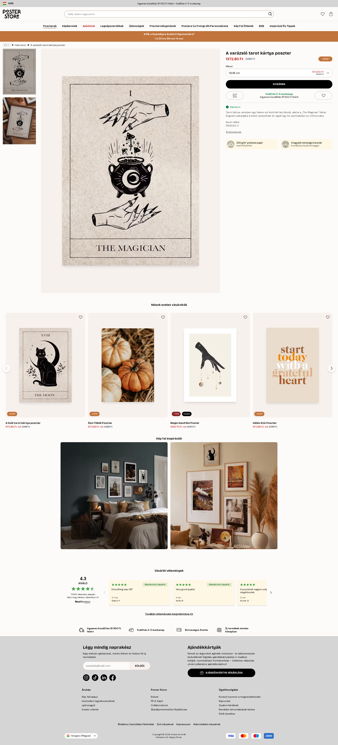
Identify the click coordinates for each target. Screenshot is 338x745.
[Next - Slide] (331, 368)
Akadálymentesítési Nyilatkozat (169, 709)
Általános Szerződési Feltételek (136, 724)
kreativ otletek (90, 709)
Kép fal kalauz (90, 696)
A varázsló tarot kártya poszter (47, 45)
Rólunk (154, 696)
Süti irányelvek (165, 724)
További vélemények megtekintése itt (169, 613)
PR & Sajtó (157, 701)
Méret (229, 66)
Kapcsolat (224, 701)
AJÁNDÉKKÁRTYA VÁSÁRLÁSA (224, 672)
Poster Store (177, 734)
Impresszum (183, 724)
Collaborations (159, 705)
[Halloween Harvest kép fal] (223, 495)
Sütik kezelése (227, 713)
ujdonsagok (88, 705)
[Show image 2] (19, 120)
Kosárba (279, 84)
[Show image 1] (19, 71)
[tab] (322, 14)
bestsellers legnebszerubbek (98, 701)
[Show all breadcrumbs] (7, 45)
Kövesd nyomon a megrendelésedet (240, 696)
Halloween (20, 45)
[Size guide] (235, 95)
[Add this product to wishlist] (323, 95)
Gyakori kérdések (229, 705)
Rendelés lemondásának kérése (237, 709)
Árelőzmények (233, 132)
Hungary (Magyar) (81, 735)
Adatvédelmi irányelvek (206, 724)
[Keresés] (270, 14)
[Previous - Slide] (6, 368)
